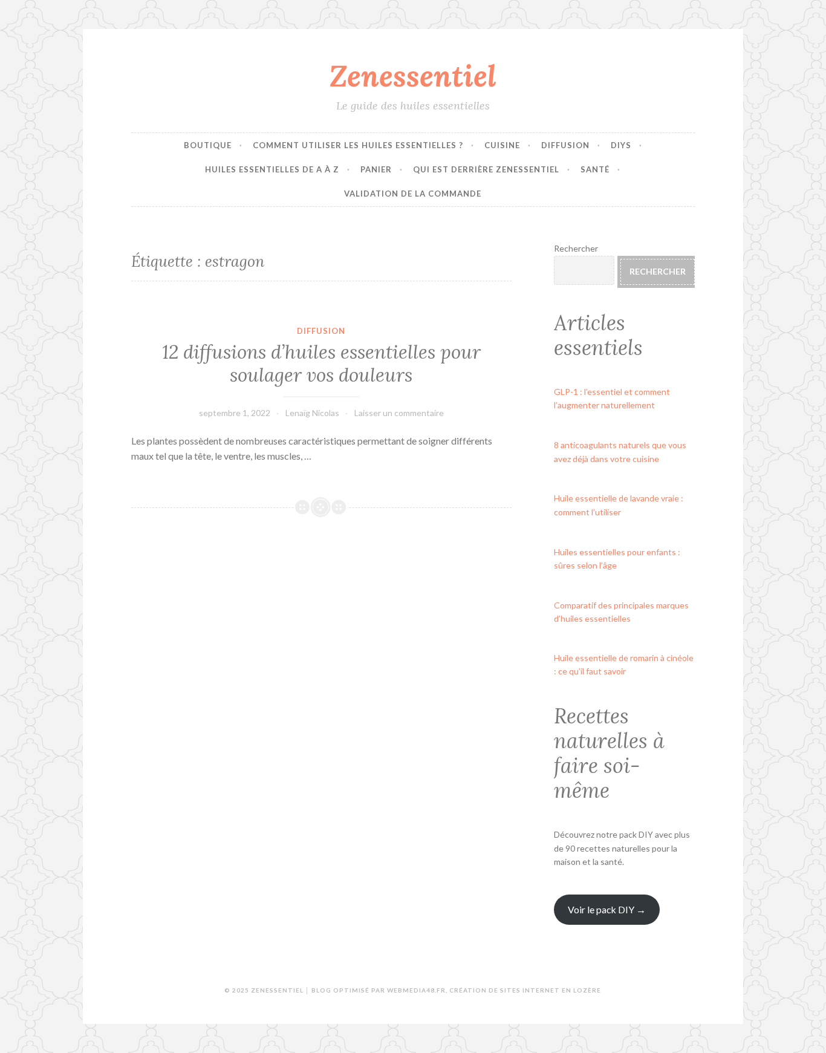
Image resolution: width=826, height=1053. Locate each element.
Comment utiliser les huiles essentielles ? (358, 145)
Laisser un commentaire (399, 413)
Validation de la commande (412, 193)
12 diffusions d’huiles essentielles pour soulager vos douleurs (321, 363)
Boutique (208, 145)
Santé (595, 169)
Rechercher (576, 248)
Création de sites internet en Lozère (525, 990)
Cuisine (502, 145)
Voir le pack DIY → (607, 909)
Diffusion (565, 145)
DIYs (621, 145)
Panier (376, 169)
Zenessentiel (413, 75)
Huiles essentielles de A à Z (272, 169)
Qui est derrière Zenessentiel (486, 169)
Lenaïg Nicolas (312, 413)
